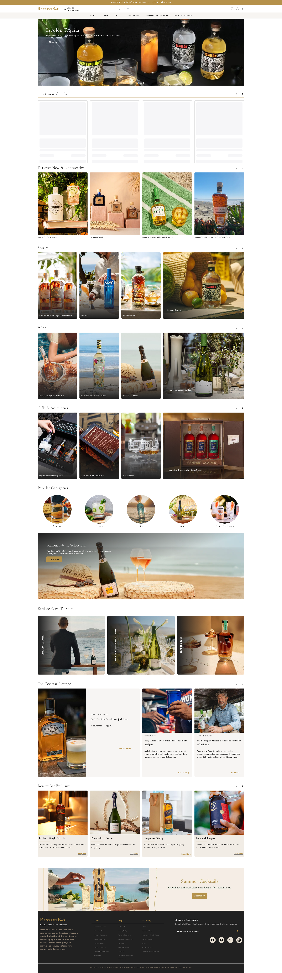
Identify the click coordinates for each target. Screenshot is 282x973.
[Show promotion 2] (141, 83)
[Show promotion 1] (138, 83)
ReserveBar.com (59, 924)
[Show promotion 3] (143, 83)
